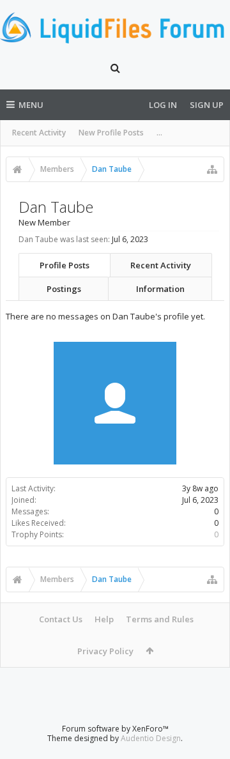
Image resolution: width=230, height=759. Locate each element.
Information (160, 289)
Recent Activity (39, 132)
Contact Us (60, 619)
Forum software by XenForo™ (115, 728)
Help (104, 619)
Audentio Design (151, 738)
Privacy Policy (105, 651)
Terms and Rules (160, 619)
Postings (64, 289)
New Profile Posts (111, 132)
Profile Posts (64, 265)
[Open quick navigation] (212, 169)
